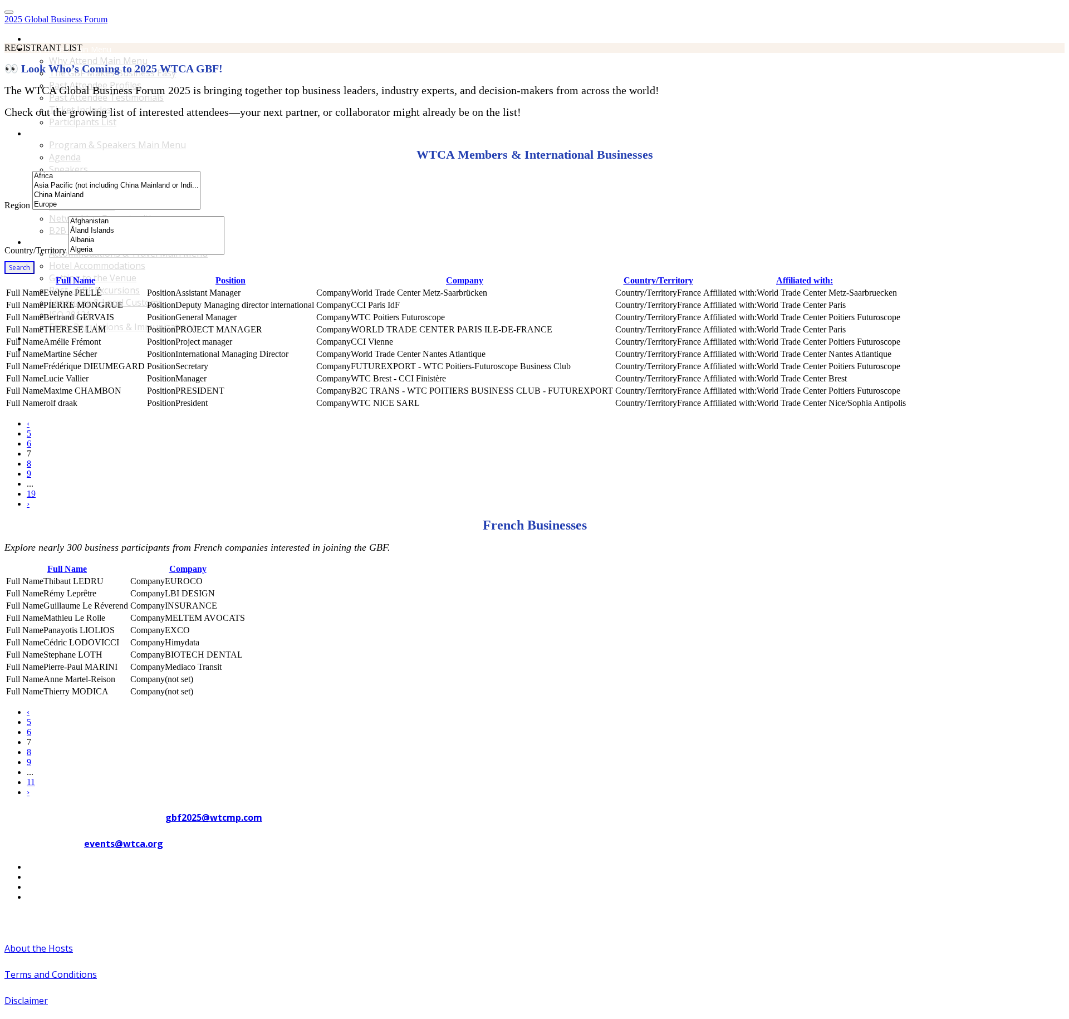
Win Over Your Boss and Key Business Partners (112, 349)
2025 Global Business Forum (55, 19)
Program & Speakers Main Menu (86, 133)
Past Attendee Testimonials (106, 97)
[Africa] (116, 176)
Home (38, 38)
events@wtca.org (123, 843)
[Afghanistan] (146, 221)
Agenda (65, 157)
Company (464, 280)
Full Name (75, 280)
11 (31, 782)
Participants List (82, 122)
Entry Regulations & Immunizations (123, 327)
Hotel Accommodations (97, 265)
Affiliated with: (804, 280)
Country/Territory (35, 250)
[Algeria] (146, 249)
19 (31, 493)
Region (17, 205)
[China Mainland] (116, 195)
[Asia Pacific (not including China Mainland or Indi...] (116, 185)
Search (19, 267)
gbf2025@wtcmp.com (213, 817)
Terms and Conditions (50, 974)
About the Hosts (38, 948)
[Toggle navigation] (8, 12)
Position (230, 280)
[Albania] (146, 240)
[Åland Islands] (146, 231)
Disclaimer (26, 1000)
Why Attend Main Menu (98, 61)
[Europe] (116, 204)
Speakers (68, 169)
